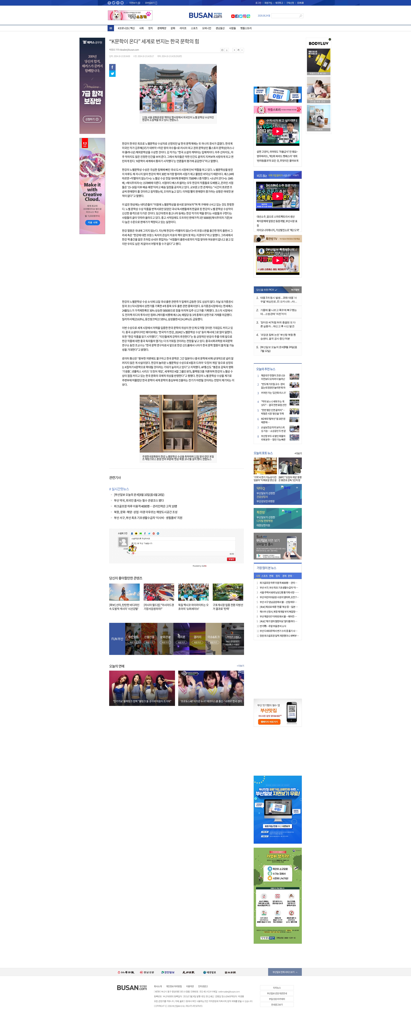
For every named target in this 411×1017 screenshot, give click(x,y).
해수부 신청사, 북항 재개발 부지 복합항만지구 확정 (283, 611)
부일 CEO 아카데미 (277, 998)
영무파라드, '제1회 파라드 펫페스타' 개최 (277, 156)
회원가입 (268, 2)
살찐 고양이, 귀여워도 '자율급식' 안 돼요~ (277, 151)
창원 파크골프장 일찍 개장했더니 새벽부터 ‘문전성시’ (284, 635)
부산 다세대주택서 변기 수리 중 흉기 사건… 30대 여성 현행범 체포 (290, 631)
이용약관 (190, 986)
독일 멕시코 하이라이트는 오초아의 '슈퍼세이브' (193, 607)
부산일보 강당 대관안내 (277, 993)
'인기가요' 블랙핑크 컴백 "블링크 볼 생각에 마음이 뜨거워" (142, 701)
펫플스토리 (246, 28)
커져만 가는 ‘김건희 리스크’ (273, 392)
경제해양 (161, 28)
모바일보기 (150, 2)
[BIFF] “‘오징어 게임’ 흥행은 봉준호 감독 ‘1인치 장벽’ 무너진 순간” (290, 480)
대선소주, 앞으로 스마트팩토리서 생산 (276, 216)
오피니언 (206, 28)
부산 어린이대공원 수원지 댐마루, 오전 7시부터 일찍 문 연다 (287, 597)
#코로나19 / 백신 (126, 28)
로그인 (258, 2)
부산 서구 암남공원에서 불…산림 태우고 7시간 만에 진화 (285, 602)
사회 (141, 28)
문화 (173, 28)
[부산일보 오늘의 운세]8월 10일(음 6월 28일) (139, 494)
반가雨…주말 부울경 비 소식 (273, 626)
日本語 (300, 2)
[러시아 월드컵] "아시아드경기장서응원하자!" (159, 607)
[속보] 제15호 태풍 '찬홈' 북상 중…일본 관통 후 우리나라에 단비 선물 (291, 607)
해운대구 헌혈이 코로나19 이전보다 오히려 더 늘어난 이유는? (273, 379)
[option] (126, 972)
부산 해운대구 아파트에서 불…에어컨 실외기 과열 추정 (285, 616)
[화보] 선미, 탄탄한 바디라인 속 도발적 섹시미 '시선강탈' (124, 607)
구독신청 (290, 2)
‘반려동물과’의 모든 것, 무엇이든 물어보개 (277, 160)
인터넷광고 (203, 986)
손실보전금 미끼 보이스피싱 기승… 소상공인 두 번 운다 (273, 431)
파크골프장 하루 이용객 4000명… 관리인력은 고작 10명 (145, 506)
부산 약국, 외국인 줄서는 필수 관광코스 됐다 (139, 500)
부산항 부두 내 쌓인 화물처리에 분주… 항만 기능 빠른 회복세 (273, 439)
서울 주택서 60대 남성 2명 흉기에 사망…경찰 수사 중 (284, 592)
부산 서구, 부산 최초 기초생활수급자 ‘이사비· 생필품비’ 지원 (148, 518)
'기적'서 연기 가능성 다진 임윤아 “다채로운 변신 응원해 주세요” (265, 480)
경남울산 (220, 28)
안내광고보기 (277, 1004)
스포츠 (194, 28)
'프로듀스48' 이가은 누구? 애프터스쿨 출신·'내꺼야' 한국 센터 (211, 701)
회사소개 (158, 986)
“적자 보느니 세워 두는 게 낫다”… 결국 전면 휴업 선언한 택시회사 (273, 405)
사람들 (232, 28)
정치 (150, 28)
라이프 (183, 28)
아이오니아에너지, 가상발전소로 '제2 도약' (278, 230)
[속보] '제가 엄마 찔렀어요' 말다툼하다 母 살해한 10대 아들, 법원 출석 (291, 621)
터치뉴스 (277, 987)
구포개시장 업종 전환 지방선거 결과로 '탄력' (228, 607)
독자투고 (279, 2)
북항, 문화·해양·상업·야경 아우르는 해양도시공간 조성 (145, 512)
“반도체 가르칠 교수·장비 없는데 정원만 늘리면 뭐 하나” (273, 387)
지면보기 (133, 2)
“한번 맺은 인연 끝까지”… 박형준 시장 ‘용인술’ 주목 (273, 411)
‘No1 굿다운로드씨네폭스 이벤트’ (233, 643)
